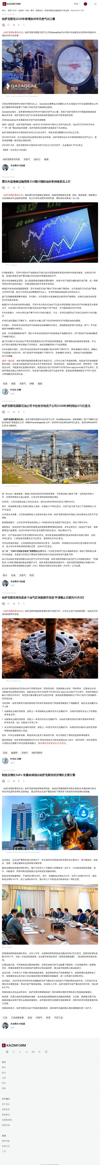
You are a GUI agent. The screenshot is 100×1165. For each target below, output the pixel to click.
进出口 (37, 159)
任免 (27, 10)
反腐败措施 (7, 1120)
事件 (32, 10)
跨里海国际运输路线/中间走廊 (57, 10)
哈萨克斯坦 (37, 752)
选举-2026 (12, 10)
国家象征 (6, 1114)
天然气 (27, 159)
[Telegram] (13, 25)
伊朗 (32, 383)
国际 (4, 1088)
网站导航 (6, 1141)
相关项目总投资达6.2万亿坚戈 (52, 743)
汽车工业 (58, 1017)
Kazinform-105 (77, 10)
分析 (4, 1078)
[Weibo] (26, 1052)
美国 (13, 383)
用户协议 (6, 1104)
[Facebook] (18, 25)
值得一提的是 (8, 360)
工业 (5, 1017)
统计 (5, 575)
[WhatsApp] (8, 25)
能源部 (14, 752)
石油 (5, 383)
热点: (4, 10)
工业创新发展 (17, 1017)
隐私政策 (6, 1109)
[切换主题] (87, 4)
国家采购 (6, 1125)
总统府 (21, 10)
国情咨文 (39, 10)
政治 (4, 1072)
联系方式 (6, 1146)
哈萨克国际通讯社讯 (13, 32)
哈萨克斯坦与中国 (11, 159)
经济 (32, 575)
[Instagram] (3, 25)
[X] (23, 25)
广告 (4, 1151)
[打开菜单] (95, 4)
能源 (46, 159)
